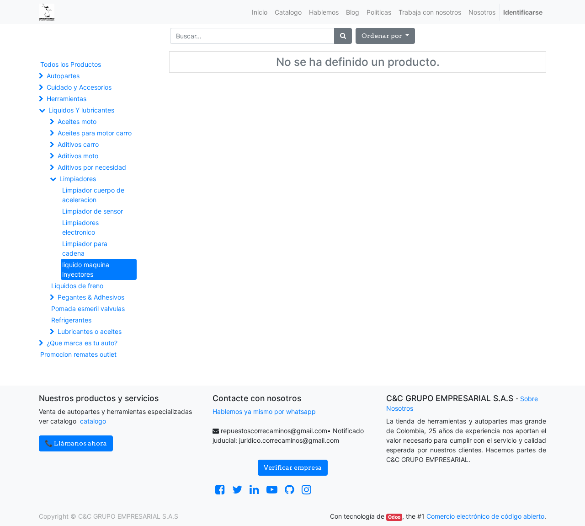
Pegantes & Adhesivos (91, 297)
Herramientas (66, 98)
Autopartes (63, 76)
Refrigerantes (71, 320)
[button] (385, 36)
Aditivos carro (78, 144)
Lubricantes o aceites (90, 331)
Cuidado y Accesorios (79, 87)
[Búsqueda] (343, 36)
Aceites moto (77, 121)
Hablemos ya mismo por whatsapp (264, 411)
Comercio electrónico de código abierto (485, 516)
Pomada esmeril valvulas (88, 308)
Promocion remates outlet (78, 354)
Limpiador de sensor (92, 211)
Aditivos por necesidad (92, 167)
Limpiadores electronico (80, 227)
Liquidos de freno (77, 286)
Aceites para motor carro (95, 133)
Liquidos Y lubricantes (81, 110)
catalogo (93, 421)
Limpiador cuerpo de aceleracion (93, 195)
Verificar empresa (293, 467)
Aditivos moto (78, 156)
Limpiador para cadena (84, 248)
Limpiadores (77, 178)
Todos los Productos (70, 64)
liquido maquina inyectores (85, 269)
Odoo (394, 517)
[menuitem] (259, 12)
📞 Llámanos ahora (76, 443)
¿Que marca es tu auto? (82, 343)
